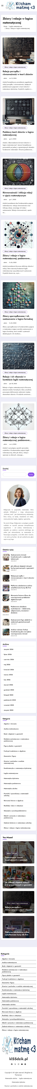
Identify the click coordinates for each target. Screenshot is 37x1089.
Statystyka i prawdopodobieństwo (15, 811)
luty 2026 (7, 680)
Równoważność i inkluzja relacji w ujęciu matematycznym (17, 194)
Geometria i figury (10, 756)
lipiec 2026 (8, 654)
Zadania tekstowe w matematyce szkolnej (17, 823)
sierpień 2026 (8, 649)
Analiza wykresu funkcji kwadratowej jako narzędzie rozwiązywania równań (21, 632)
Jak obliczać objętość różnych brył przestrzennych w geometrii (22, 567)
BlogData (27, 1073)
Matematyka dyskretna (11, 778)
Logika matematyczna (11, 773)
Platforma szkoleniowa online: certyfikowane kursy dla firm (21, 587)
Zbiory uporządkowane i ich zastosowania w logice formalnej (18, 317)
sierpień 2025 (8, 710)
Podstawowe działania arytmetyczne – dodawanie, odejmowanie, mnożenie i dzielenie (21, 610)
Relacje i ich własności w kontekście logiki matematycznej (18, 378)
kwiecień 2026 (9, 670)
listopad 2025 (8, 695)
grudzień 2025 (9, 690)
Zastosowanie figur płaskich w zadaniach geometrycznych (21, 621)
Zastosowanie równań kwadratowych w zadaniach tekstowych (20, 557)
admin (5, 78)
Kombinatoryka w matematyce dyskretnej (17, 768)
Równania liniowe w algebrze (13, 801)
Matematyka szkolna (10, 789)
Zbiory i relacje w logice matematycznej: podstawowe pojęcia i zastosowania (16, 440)
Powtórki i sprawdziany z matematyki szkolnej (16, 795)
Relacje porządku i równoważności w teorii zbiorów (18, 73)
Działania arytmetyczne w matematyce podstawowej (16, 740)
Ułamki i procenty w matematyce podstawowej (15, 817)
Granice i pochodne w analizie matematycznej (14, 762)
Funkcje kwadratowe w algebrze (15, 751)
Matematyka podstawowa (12, 783)
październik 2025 (10, 700)
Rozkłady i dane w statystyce (13, 806)
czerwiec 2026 (9, 660)
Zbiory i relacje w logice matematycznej (15, 67)
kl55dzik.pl (18, 1058)
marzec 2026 (8, 675)
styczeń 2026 (8, 685)
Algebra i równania (10, 724)
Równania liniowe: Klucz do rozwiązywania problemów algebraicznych (21, 597)
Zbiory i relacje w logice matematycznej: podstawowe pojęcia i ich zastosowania (16, 258)
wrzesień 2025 (9, 705)
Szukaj (5, 469)
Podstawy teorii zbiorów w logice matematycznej (18, 133)
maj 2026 (7, 665)
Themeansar (18, 1075)
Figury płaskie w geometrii (13, 746)
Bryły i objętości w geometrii (13, 734)
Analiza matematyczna (11, 729)
